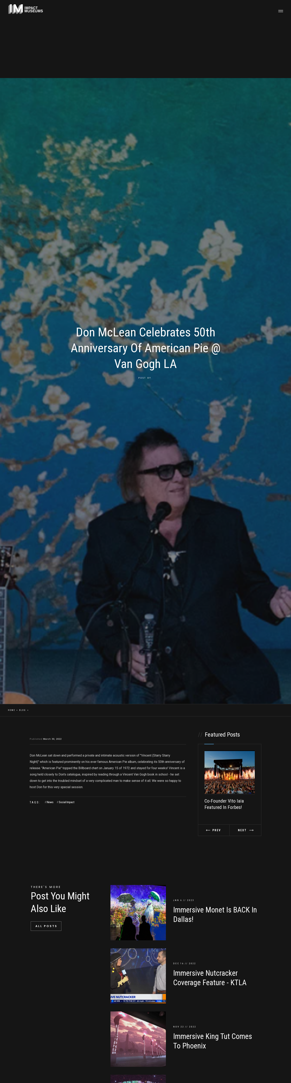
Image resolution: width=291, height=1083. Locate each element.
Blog (22, 710)
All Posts (46, 926)
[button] (280, 11)
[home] (24, 9)
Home (11, 710)
